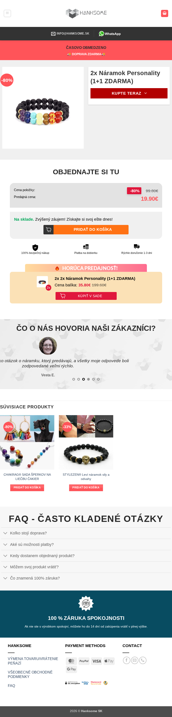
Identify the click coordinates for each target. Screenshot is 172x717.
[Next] (163, 360)
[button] (7, 13)
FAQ (11, 686)
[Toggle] (5, 533)
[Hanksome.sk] (86, 13)
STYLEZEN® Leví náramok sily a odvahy (86, 477)
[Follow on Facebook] (126, 660)
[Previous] (9, 360)
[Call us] (142, 660)
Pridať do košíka (27, 487)
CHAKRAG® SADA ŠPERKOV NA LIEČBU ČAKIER (27, 477)
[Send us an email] (134, 660)
